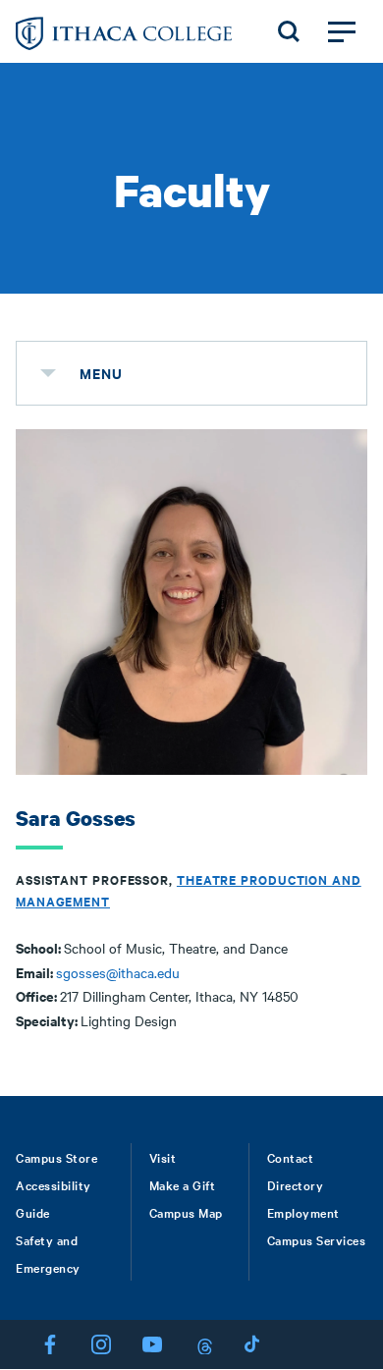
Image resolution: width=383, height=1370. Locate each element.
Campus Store (56, 1157)
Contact (290, 1157)
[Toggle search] (288, 31)
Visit (163, 1157)
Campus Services (316, 1239)
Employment (303, 1212)
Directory (295, 1184)
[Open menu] (341, 31)
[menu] (48, 373)
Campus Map (186, 1212)
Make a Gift (182, 1184)
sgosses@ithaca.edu (118, 972)
